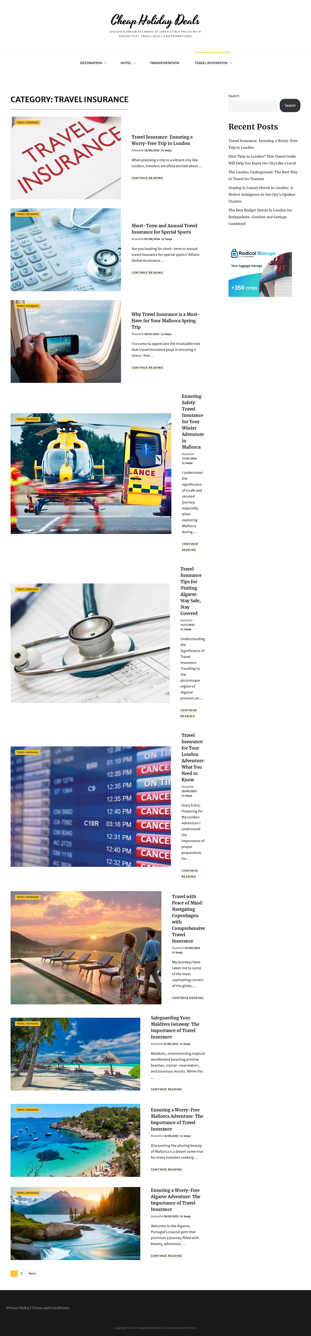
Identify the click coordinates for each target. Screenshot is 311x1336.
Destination (91, 63)
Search (233, 96)
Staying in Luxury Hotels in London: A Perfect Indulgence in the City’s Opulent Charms (262, 194)
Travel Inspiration (211, 63)
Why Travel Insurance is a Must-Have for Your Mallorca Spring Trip (166, 321)
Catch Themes (188, 1327)
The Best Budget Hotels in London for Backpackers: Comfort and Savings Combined (260, 217)
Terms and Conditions (50, 1308)
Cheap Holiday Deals (155, 20)
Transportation (164, 63)
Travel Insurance (28, 122)
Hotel (126, 63)
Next (32, 1273)
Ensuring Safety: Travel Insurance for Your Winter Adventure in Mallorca (193, 422)
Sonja (168, 150)
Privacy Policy (17, 1308)
